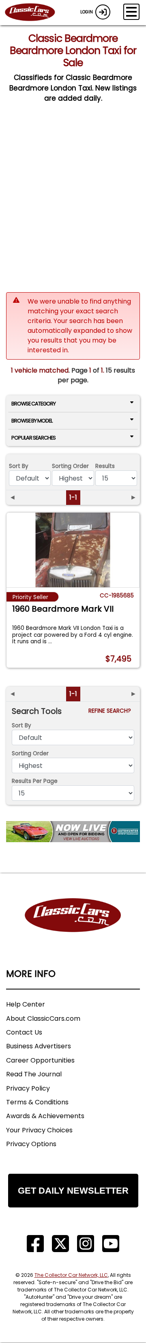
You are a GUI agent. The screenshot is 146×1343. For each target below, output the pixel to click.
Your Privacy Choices (39, 1130)
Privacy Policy (28, 1088)
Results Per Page (35, 781)
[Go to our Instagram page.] (85, 1244)
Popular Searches (33, 437)
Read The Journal (34, 1074)
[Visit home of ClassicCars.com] (73, 927)
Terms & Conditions (37, 1102)
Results (105, 466)
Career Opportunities (40, 1060)
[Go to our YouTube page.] (110, 1244)
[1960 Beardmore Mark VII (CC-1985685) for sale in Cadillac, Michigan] (72, 550)
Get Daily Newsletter (73, 1191)
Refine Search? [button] (111, 711)
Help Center (25, 1004)
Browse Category (33, 403)
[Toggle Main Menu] (131, 12)
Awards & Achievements (45, 1116)
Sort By (18, 466)
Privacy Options (31, 1144)
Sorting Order (70, 466)
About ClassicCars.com (43, 1018)
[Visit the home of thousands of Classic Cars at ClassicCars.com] (34, 12)
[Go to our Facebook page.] (35, 1244)
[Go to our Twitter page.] (60, 1244)
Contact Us (24, 1032)
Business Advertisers (38, 1046)
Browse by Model (31, 420)
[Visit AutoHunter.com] (73, 831)
